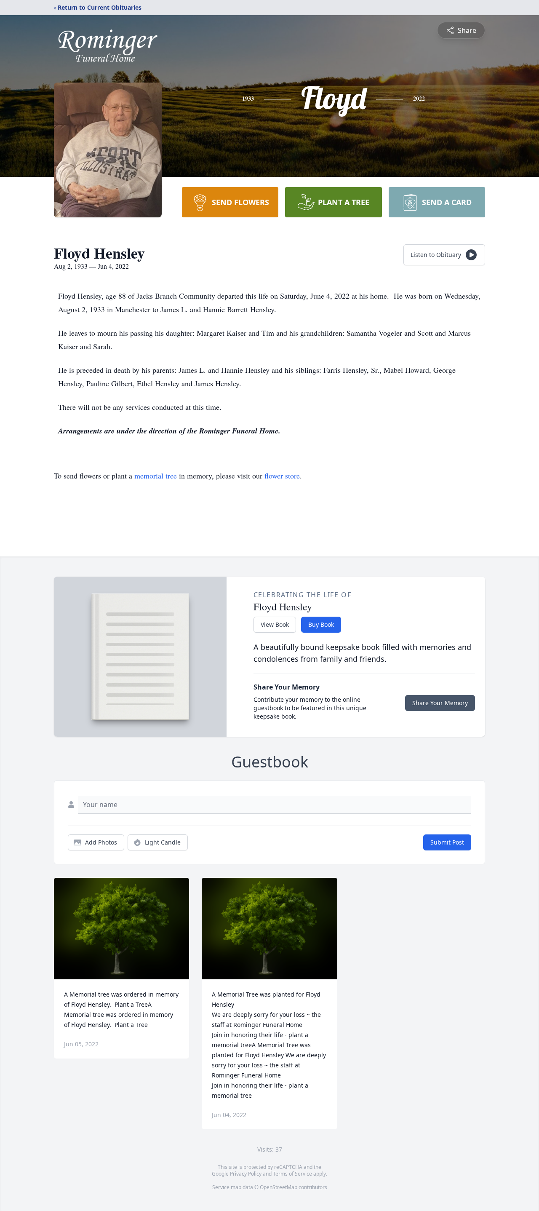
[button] (121, 928)
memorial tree (155, 475)
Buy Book (321, 624)
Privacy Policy (245, 1173)
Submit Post (447, 842)
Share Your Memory (440, 703)
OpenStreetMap (278, 1187)
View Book (275, 624)
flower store (282, 475)
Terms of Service (292, 1173)
